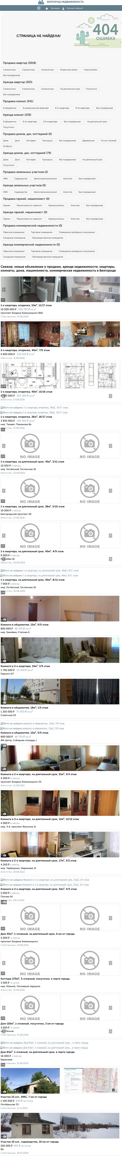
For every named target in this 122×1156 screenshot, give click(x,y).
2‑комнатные (28, 70)
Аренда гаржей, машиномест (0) (25, 212)
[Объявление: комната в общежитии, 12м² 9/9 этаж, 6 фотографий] (60, 621)
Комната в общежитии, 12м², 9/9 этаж (25, 625)
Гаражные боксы (56, 206)
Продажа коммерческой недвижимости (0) (32, 225)
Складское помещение (14, 238)
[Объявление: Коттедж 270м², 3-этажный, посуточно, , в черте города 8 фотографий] (30, 975)
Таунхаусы (47, 141)
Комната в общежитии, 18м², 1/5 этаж (24, 708)
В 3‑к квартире (83, 108)
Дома (5, 141)
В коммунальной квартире (36, 108)
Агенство (67, 179)
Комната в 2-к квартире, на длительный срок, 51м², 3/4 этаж (39, 774)
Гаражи (6, 206)
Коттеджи (31, 141)
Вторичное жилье (68, 70)
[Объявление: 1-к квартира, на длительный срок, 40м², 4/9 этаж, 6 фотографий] (30, 548)
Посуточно (91, 89)
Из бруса (7, 146)
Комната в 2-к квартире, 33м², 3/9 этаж (25, 666)
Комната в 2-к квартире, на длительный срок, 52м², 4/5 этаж (39, 889)
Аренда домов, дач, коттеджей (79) (27, 153)
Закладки (55, 8)
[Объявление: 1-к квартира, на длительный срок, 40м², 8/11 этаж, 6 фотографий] (39, 570)
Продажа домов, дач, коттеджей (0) (27, 134)
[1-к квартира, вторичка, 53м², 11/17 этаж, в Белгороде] (30, 302)
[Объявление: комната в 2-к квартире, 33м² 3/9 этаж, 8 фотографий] (60, 663)
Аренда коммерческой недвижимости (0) (31, 244)
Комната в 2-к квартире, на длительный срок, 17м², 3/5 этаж (39, 861)
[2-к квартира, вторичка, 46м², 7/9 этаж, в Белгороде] (30, 347)
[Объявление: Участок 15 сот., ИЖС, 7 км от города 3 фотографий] (60, 1093)
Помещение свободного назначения (77, 232)
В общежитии (9, 108)
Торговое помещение (41, 232)
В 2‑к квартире (62, 108)
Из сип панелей (108, 141)
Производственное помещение (47, 238)
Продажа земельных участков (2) (25, 172)
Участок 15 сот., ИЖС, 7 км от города (24, 1097)
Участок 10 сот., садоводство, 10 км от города (30, 1142)
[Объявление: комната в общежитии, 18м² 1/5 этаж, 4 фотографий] (60, 704)
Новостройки (90, 70)
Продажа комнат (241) (18, 101)
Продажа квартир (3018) (19, 63)
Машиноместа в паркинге (29, 206)
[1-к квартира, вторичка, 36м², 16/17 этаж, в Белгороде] (34, 407)
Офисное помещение (13, 232)
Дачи (17, 141)
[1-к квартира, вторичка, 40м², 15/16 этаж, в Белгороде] (30, 388)
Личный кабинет (75, 8)
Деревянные (88, 141)
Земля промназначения (45, 179)
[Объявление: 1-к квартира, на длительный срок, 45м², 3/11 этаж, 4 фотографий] (30, 458)
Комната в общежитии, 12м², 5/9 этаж (24, 733)
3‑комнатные (47, 70)
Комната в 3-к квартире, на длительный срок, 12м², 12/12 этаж (40, 819)
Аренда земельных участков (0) (24, 185)
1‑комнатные (9, 70)
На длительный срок (70, 89)
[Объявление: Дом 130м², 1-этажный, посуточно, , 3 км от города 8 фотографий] (30, 1020)
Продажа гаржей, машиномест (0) (26, 198)
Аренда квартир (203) (17, 82)
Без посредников (11, 75)
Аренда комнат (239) (17, 115)
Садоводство (20, 179)
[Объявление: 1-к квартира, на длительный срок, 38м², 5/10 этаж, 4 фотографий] (30, 503)
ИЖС (5, 179)
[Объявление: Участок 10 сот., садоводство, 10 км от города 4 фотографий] (60, 1138)
